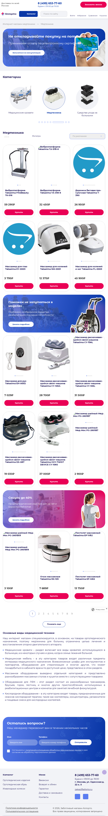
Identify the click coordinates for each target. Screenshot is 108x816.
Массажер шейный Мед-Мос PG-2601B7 (86, 429)
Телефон (43, 737)
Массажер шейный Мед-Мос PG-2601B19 (17, 548)
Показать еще (54, 624)
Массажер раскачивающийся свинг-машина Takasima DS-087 (18, 459)
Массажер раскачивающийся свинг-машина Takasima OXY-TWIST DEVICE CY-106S (54, 461)
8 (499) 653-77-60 (50, 3)
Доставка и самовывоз (50, 793)
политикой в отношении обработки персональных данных (54, 750)
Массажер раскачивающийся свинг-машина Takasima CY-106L (89, 383)
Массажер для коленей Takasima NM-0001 (53, 267)
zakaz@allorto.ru (83, 789)
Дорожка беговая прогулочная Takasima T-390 (88, 193)
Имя (9, 737)
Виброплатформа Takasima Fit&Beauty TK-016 (17, 193)
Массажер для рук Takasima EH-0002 (15, 382)
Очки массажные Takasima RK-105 (50, 578)
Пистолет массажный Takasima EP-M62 (87, 578)
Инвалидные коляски (14, 788)
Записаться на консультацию (26, 53)
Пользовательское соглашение (22, 811)
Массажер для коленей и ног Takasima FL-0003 (89, 267)
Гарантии (44, 788)
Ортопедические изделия (16, 780)
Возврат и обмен (47, 784)
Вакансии (44, 780)
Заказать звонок (93, 5)
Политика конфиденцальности (22, 808)
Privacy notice (100, 609)
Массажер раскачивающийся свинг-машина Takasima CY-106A (54, 383)
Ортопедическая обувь (15, 784)
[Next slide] (106, 98)
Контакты (44, 797)
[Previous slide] (1, 98)
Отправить (81, 742)
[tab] (39, 122)
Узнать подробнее (21, 324)
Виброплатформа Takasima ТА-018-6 (50, 191)
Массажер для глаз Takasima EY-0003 (16, 267)
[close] (106, 609)
